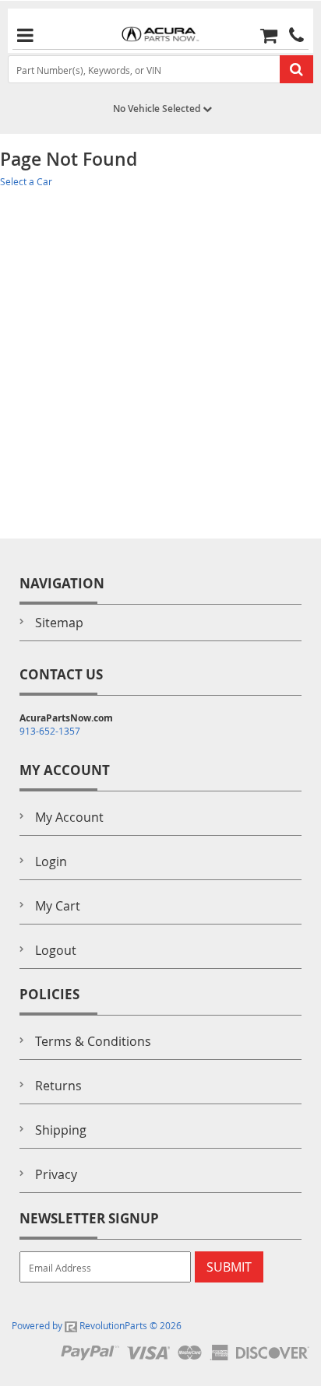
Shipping (60, 1130)
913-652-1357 (49, 731)
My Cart (57, 905)
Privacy (56, 1174)
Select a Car (26, 181)
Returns (58, 1085)
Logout (55, 950)
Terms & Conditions (93, 1041)
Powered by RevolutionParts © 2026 (97, 1325)
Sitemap (59, 622)
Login (51, 861)
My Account (69, 817)
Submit (229, 1266)
